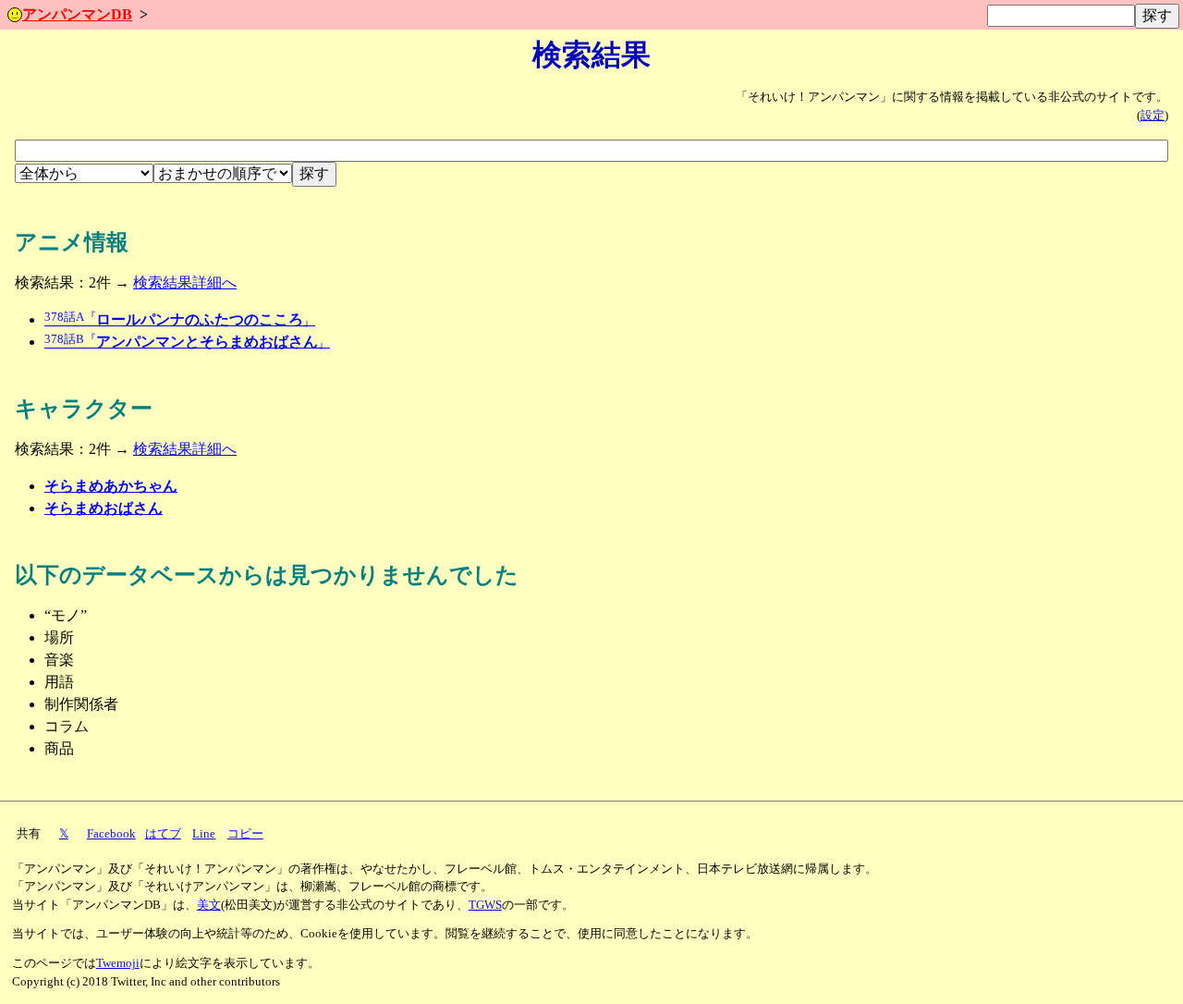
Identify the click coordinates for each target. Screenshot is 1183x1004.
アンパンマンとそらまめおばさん (187, 341)
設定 (1152, 115)
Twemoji (118, 963)
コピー (245, 833)
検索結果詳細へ (185, 282)
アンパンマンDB (77, 14)
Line (203, 833)
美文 (209, 905)
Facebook (111, 833)
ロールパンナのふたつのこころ (179, 319)
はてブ (163, 833)
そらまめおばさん (103, 508)
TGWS (485, 905)
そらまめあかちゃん (110, 486)
